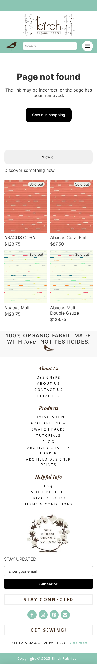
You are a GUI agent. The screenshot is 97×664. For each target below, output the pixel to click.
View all (48, 156)
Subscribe (48, 584)
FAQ (48, 486)
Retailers (48, 396)
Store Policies (48, 492)
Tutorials (48, 435)
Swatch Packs (48, 429)
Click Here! (79, 642)
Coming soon (48, 417)
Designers (48, 377)
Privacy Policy (49, 498)
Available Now (48, 423)
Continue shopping (48, 114)
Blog (49, 441)
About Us (48, 383)
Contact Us (48, 389)
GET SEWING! (48, 630)
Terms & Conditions (49, 504)
